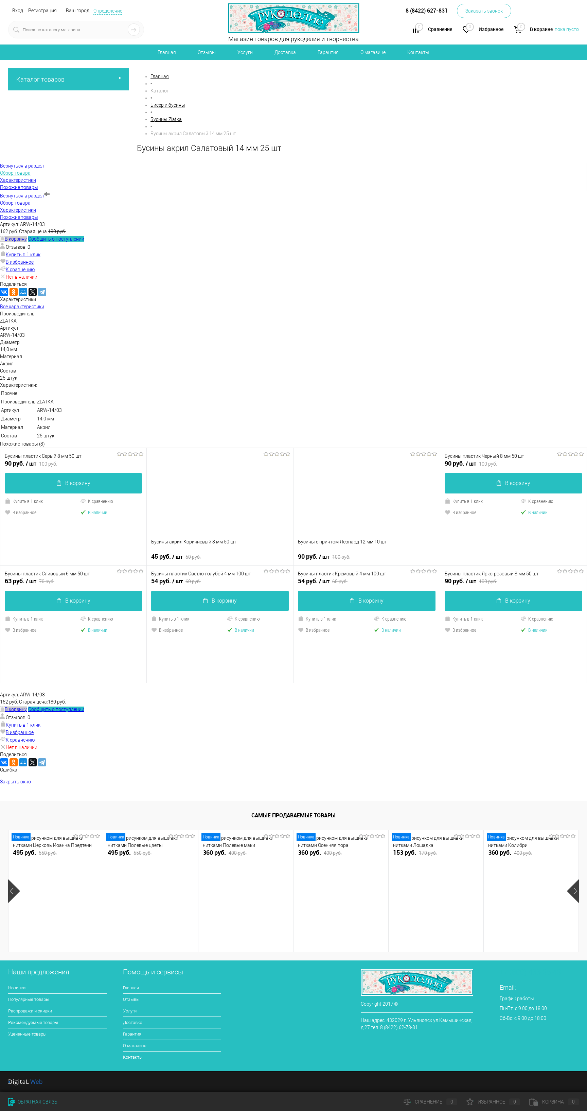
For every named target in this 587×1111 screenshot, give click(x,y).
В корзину (77, 483)
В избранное (20, 262)
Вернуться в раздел (22, 195)
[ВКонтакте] (4, 292)
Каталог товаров (40, 79)
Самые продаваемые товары (293, 815)
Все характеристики (22, 306)
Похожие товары (19, 217)
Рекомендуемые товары (33, 1022)
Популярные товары (28, 999)
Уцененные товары (27, 1034)
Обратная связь (37, 1102)
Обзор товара (15, 203)
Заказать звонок (484, 11)
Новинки (16, 987)
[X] (33, 292)
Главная (167, 52)
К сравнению (20, 269)
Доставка (285, 52)
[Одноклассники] (14, 292)
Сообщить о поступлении (56, 239)
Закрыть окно (15, 781)
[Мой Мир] (23, 292)
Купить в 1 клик (23, 254)
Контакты (418, 52)
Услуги (245, 52)
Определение (107, 11)
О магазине (373, 52)
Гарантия (328, 52)
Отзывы (207, 52)
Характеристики (18, 210)
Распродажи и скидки (30, 1010)
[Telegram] (42, 292)
